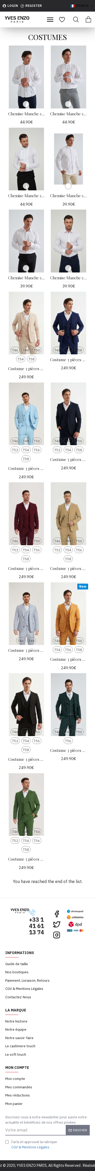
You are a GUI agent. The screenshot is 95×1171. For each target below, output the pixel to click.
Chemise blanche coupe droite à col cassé (68, 195)
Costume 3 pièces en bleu (68, 359)
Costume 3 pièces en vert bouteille (68, 750)
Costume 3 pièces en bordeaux (26, 568)
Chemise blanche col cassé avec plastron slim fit (26, 195)
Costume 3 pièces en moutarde (68, 659)
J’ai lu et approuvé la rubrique (34, 1144)
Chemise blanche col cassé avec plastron (26, 113)
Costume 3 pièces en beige (26, 368)
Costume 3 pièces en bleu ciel (26, 468)
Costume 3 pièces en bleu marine (68, 459)
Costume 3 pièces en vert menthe (26, 859)
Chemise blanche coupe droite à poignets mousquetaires (26, 277)
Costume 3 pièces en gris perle (26, 650)
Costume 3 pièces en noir (26, 759)
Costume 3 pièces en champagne (68, 568)
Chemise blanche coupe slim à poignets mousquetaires (68, 277)
